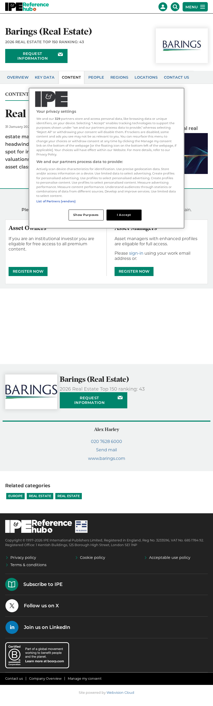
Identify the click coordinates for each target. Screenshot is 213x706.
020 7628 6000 (106, 441)
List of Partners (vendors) (56, 201)
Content (71, 77)
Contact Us (176, 77)
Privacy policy (23, 557)
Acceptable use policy (169, 557)
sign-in (136, 253)
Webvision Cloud (120, 693)
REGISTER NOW (28, 271)
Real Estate (40, 496)
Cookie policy (92, 557)
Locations (146, 77)
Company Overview (45, 678)
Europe (15, 496)
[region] (106, 158)
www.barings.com (106, 458)
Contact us (14, 678)
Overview (18, 77)
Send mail (106, 449)
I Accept (124, 214)
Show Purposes (85, 214)
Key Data (45, 77)
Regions (119, 77)
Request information (32, 56)
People (96, 77)
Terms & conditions (28, 565)
